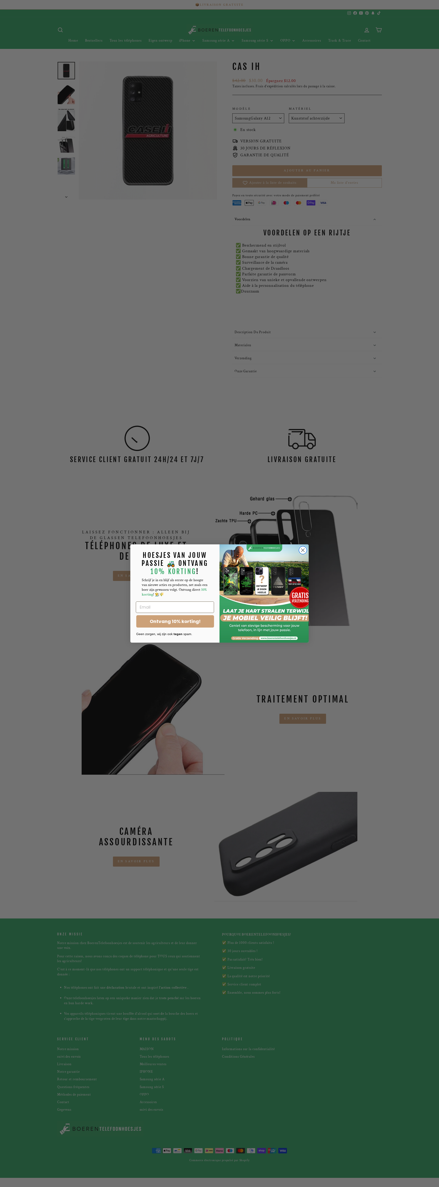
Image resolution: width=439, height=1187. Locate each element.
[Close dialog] (303, 550)
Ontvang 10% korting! (175, 621)
